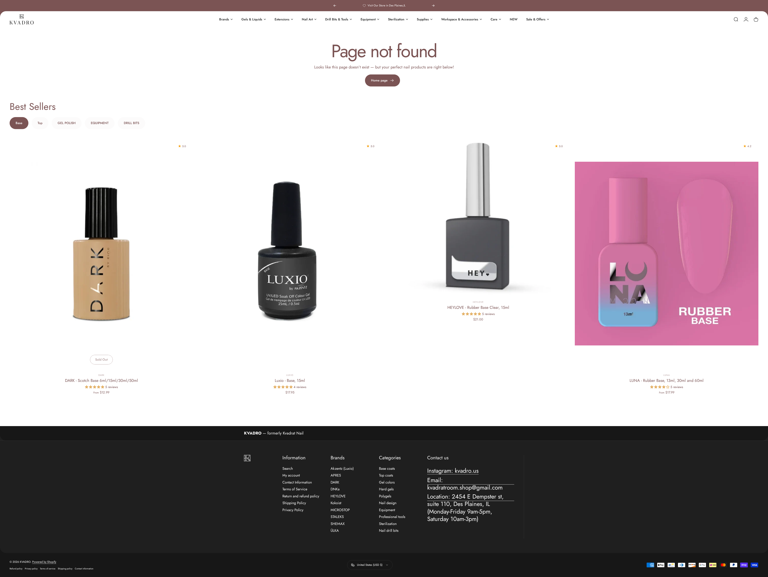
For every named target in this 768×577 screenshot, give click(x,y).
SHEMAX (338, 524)
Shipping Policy (294, 503)
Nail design (387, 503)
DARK (101, 375)
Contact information (84, 568)
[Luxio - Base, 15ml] (290, 253)
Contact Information (297, 482)
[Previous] (334, 5)
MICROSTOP (340, 510)
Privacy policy (31, 568)
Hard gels (386, 489)
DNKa (335, 489)
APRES (336, 475)
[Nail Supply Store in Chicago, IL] (22, 19)
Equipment (387, 510)
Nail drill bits (388, 530)
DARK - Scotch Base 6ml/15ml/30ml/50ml (101, 380)
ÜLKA (335, 530)
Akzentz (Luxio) (342, 468)
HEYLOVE (338, 496)
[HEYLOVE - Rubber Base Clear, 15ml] (478, 217)
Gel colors (387, 482)
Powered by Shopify (44, 562)
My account (291, 475)
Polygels (385, 496)
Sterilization (388, 524)
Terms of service (47, 568)
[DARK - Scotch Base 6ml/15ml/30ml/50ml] (101, 253)
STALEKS (337, 517)
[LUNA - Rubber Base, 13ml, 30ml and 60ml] (666, 253)
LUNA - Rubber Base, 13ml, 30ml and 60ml (667, 380)
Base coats (387, 468)
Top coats (386, 475)
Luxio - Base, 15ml (290, 380)
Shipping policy (65, 568)
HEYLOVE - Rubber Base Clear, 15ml (478, 307)
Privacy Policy (292, 510)
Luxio (289, 375)
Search (287, 468)
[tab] (19, 123)
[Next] (433, 5)
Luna (666, 375)
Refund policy (16, 568)
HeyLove (478, 302)
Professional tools (392, 517)
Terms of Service (294, 489)
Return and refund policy (300, 496)
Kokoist (336, 503)
